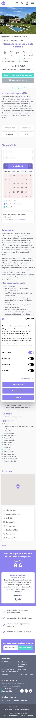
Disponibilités (10, 128)
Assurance (22, 669)
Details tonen (25, 378)
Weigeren (18, 397)
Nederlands (5, 701)
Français (15, 701)
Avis (26, 134)
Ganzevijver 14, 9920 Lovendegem (18, 709)
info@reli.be (7, 691)
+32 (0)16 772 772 (10, 689)
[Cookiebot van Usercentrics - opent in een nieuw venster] (25, 319)
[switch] (31, 358)
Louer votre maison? (25, 674)
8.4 (18, 599)
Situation (9, 134)
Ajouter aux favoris (19, 80)
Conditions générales (17, 713)
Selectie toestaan (18, 391)
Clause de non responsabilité (14, 716)
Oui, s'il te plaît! (25, 648)
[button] (22, 3)
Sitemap (30, 716)
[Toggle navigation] (33, 3)
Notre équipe (6, 662)
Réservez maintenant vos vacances (18, 75)
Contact (4, 674)
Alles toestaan (18, 384)
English (24, 701)
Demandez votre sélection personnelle (9, 670)
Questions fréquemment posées (23, 664)
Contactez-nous (20, 219)
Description (26, 128)
